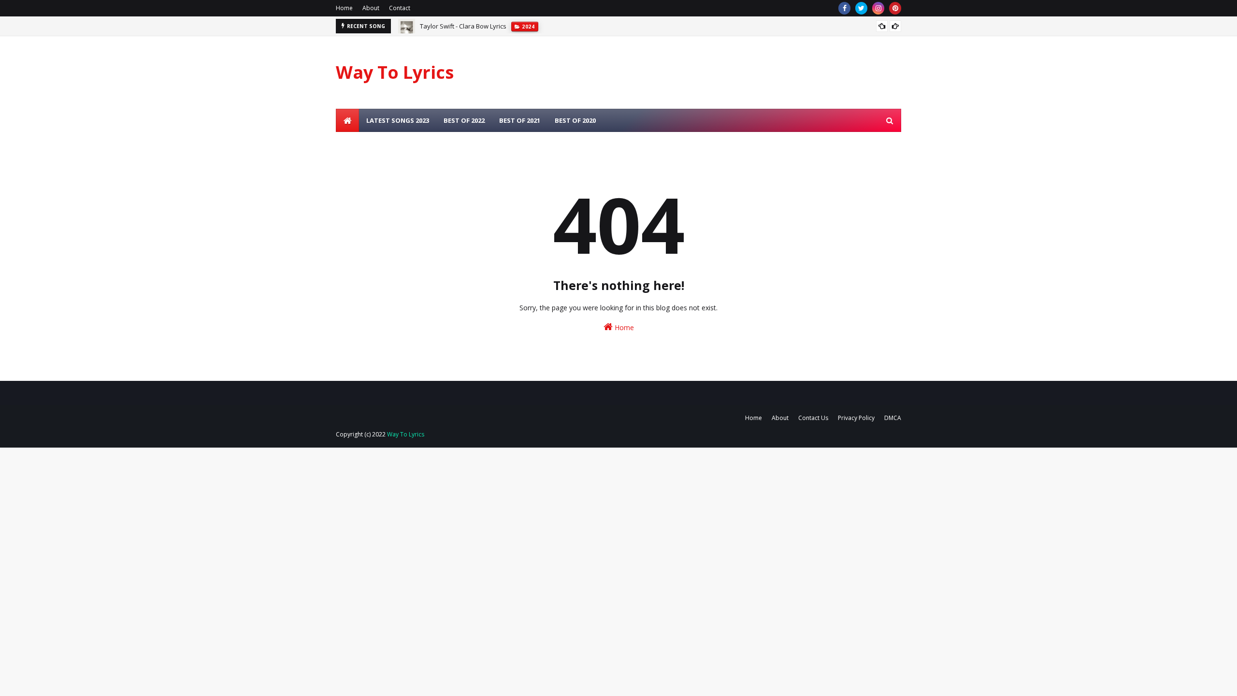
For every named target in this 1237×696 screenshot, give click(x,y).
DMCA (892, 418)
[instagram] (878, 8)
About (370, 8)
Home (344, 8)
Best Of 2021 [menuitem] (519, 120)
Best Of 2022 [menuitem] (464, 120)
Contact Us (813, 418)
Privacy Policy (856, 418)
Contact (399, 8)
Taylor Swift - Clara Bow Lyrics (463, 26)
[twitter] (861, 8)
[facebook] (844, 8)
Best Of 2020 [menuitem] (575, 120)
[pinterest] (895, 8)
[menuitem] (347, 120)
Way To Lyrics (395, 72)
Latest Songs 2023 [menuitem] (397, 120)
